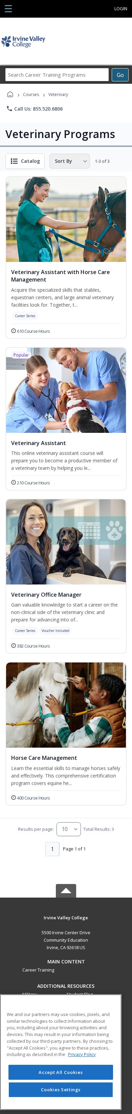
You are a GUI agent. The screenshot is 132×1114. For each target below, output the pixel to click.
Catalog (30, 161)
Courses (31, 94)
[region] (61, 1052)
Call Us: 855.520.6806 (34, 108)
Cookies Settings (61, 1090)
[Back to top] (66, 922)
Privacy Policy (82, 1054)
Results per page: (36, 829)
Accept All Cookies (61, 1072)
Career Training (38, 970)
